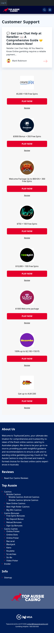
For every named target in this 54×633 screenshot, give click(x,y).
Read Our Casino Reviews (16, 478)
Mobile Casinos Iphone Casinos (23, 500)
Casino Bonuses (11, 513)
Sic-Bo (9, 557)
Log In (3, 3)
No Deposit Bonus (15, 519)
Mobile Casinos (13, 494)
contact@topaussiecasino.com (37, 624)
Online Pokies (12, 531)
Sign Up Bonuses (14, 525)
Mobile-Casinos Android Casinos (24, 497)
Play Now (27, 101)
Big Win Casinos (13, 510)
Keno (8, 547)
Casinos (8, 491)
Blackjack (10, 544)
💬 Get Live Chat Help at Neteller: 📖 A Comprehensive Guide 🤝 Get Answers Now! (24, 38)
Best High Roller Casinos (18, 506)
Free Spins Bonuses (15, 515)
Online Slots (12, 534)
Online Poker (12, 538)
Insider (7, 564)
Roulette (10, 551)
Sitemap (8, 577)
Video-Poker (12, 560)
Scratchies (11, 554)
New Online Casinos (15, 503)
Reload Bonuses (14, 522)
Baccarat (10, 541)
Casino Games (11, 529)
